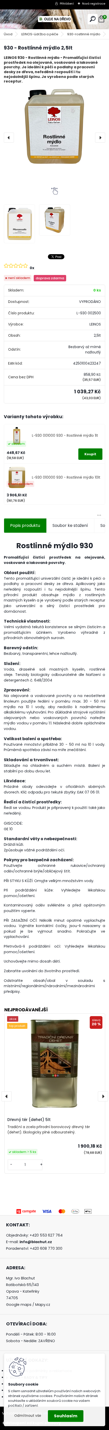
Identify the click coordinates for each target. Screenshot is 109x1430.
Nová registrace (93, 4)
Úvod (8, 34)
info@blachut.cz (36, 1241)
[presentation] (9, 138)
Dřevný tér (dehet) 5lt (29, 1119)
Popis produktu (25, 525)
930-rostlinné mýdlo (83, 34)
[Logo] (54, 19)
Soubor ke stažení (70, 525)
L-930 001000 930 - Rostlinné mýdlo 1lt (65, 435)
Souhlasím (65, 1416)
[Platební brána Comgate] (54, 1210)
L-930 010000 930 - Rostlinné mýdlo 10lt (66, 477)
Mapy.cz (42, 1304)
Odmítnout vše (27, 1415)
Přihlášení (67, 4)
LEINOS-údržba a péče (39, 34)
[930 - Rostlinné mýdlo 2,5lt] (54, 126)
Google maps (18, 1304)
